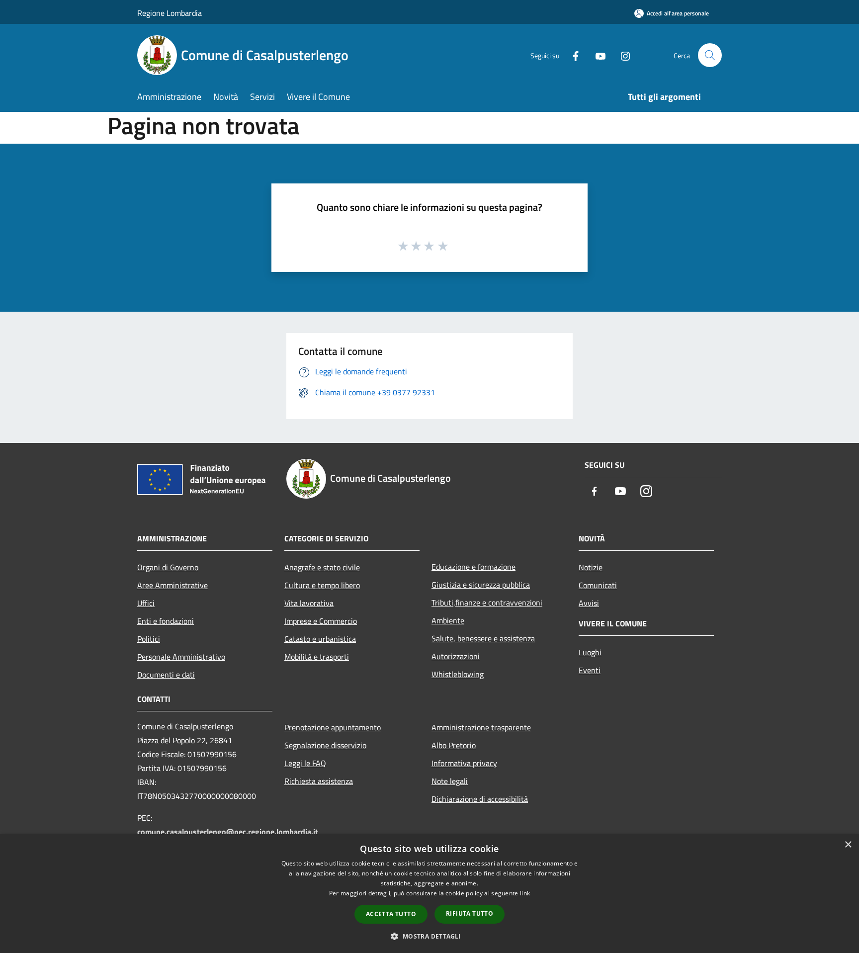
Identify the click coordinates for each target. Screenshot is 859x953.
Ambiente (447, 620)
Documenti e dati (166, 675)
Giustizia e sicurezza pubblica (480, 585)
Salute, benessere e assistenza (483, 638)
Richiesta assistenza (318, 781)
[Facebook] (572, 55)
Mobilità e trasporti (316, 657)
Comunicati (598, 585)
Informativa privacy (464, 763)
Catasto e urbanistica (320, 639)
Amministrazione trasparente (481, 727)
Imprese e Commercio (320, 621)
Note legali (449, 781)
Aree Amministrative (172, 585)
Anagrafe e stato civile (322, 567)
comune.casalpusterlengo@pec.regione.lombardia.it (227, 832)
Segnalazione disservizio (325, 745)
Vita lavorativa (309, 603)
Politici (148, 639)
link (525, 893)
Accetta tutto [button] (391, 914)
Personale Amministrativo (181, 657)
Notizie (590, 567)
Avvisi (589, 603)
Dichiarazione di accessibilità (479, 799)
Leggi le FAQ (305, 763)
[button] (429, 936)
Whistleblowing (457, 674)
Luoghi (590, 652)
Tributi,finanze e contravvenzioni (486, 602)
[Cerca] (710, 55)
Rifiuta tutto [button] (469, 913)
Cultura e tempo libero (322, 585)
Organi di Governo (167, 567)
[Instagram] (621, 55)
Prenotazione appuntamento (332, 727)
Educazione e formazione (473, 567)
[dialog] (429, 893)
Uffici (146, 603)
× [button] (848, 845)
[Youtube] (596, 55)
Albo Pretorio (453, 745)
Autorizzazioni (455, 656)
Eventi (590, 670)
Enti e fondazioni (165, 621)
